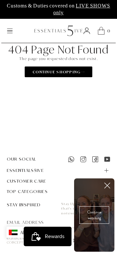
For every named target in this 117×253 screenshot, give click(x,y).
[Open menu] (10, 31)
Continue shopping (56, 71)
